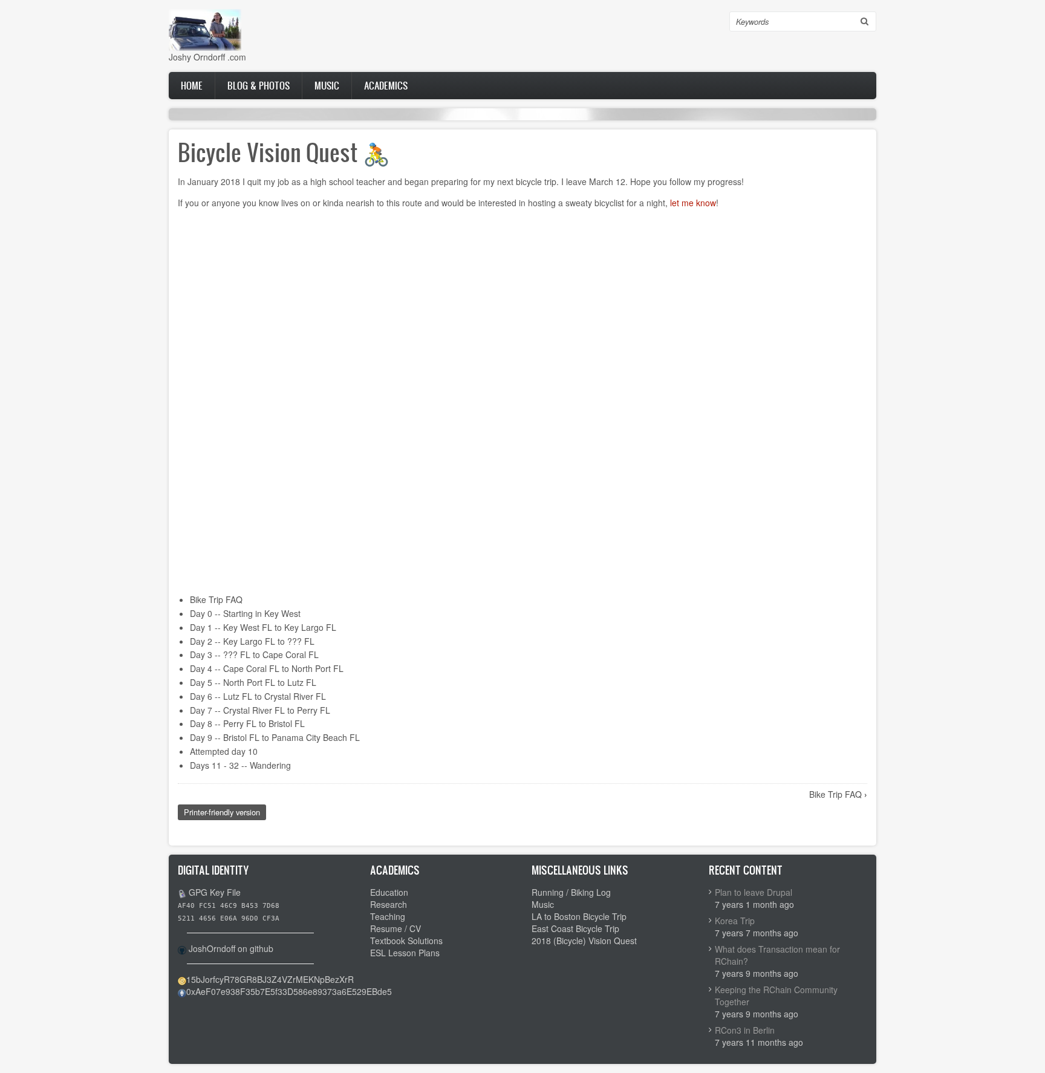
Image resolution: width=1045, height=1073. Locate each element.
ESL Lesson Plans (405, 953)
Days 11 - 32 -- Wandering (240, 765)
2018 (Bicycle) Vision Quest (584, 940)
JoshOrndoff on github (231, 948)
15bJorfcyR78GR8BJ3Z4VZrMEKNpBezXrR (270, 979)
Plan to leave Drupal (753, 892)
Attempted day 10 (224, 751)
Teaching (387, 916)
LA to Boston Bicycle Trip (579, 916)
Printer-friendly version (222, 812)
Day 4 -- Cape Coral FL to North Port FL (266, 668)
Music (326, 85)
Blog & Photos (258, 85)
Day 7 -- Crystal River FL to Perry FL (260, 710)
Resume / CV (395, 928)
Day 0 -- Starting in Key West (245, 613)
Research (388, 904)
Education (389, 892)
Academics (386, 85)
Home (192, 85)
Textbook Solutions (406, 940)
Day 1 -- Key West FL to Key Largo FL (263, 627)
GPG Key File (215, 892)
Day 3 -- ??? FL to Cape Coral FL (254, 654)
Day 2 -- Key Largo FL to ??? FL (252, 641)
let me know (693, 203)
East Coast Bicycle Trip (575, 928)
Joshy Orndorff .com (207, 57)
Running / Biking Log (571, 892)
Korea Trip (735, 921)
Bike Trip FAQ (216, 599)
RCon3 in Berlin (745, 1030)
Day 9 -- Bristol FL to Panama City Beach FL (275, 737)
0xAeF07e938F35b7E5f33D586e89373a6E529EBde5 (289, 991)
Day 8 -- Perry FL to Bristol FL (247, 723)
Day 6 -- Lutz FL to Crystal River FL (258, 696)
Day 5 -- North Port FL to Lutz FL (253, 682)
